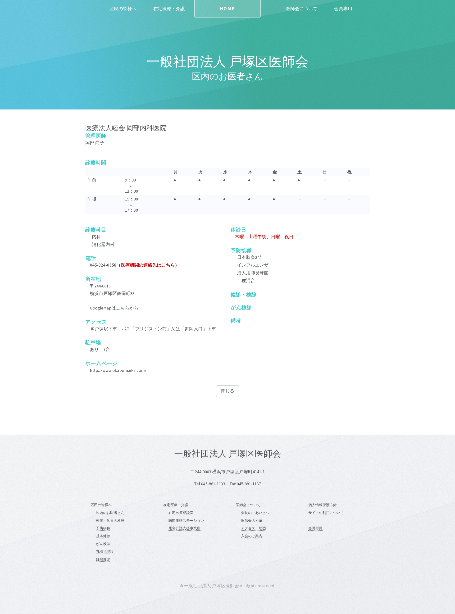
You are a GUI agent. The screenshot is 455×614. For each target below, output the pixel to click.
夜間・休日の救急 (110, 520)
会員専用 (343, 8)
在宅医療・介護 (169, 8)
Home (227, 8)
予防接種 (103, 528)
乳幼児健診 (105, 551)
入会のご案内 (251, 536)
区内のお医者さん (110, 512)
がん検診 (103, 543)
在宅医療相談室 (180, 512)
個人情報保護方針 (322, 505)
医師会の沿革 (251, 520)
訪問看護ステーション (186, 520)
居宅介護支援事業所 (184, 528)
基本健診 (103, 536)
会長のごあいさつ (255, 512)
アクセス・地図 (253, 528)
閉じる (227, 391)
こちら (122, 308)
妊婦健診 (103, 559)
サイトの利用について (326, 512)
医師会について (301, 8)
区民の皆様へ (122, 8)
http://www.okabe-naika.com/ (118, 370)
